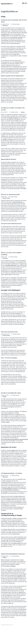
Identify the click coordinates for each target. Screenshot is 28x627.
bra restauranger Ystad (20, 341)
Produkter (4, 396)
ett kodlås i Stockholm (12, 117)
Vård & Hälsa (5, 25)
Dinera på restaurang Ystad (9, 332)
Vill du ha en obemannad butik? (10, 194)
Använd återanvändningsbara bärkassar (13, 554)
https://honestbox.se (18, 202)
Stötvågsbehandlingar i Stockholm (11, 473)
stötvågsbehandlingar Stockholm (10, 488)
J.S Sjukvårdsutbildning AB (11, 265)
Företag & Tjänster (6, 198)
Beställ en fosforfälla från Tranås (11, 393)
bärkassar (13, 566)
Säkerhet (23, 112)
